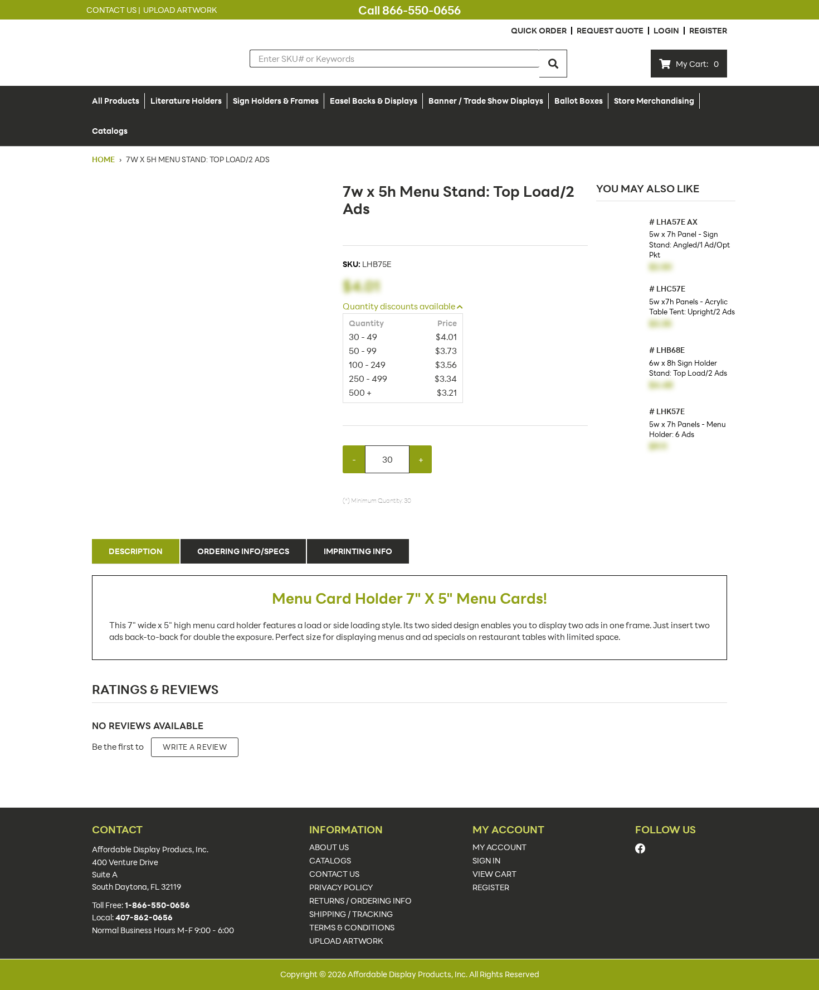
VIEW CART (494, 874)
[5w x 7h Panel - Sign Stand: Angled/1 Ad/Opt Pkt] (620, 241)
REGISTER (490, 887)
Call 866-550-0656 (409, 10)
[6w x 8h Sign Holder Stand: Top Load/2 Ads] (620, 370)
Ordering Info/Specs (243, 551)
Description (136, 551)
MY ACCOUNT (499, 847)
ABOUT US (329, 847)
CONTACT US (334, 874)
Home (104, 159)
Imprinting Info (358, 551)
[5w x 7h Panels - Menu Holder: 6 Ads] (620, 431)
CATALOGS (330, 861)
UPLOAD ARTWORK (346, 941)
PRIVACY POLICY (341, 887)
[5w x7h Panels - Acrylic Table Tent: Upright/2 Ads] (620, 308)
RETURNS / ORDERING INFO (360, 901)
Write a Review (195, 747)
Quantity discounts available (400, 306)
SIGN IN (486, 861)
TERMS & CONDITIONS (351, 927)
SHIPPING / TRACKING (351, 914)
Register (708, 30)
